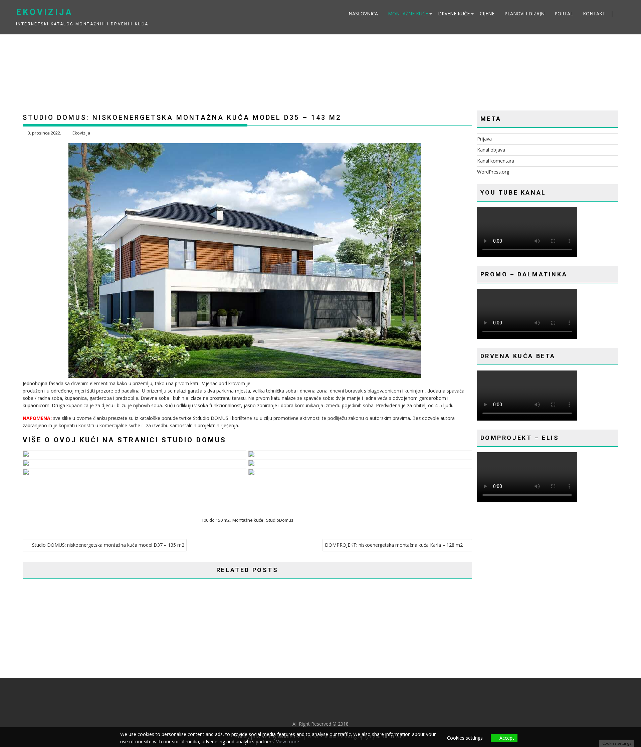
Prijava (484, 139)
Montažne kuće (408, 13)
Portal (564, 13)
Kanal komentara (495, 161)
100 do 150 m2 (215, 520)
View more (287, 741)
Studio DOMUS (194, 440)
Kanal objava (491, 150)
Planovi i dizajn (524, 13)
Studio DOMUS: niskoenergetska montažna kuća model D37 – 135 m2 (108, 545)
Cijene (487, 13)
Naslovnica (363, 13)
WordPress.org (493, 172)
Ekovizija (44, 12)
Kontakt (594, 13)
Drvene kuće (454, 13)
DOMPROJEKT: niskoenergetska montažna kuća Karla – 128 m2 (394, 545)
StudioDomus (279, 520)
